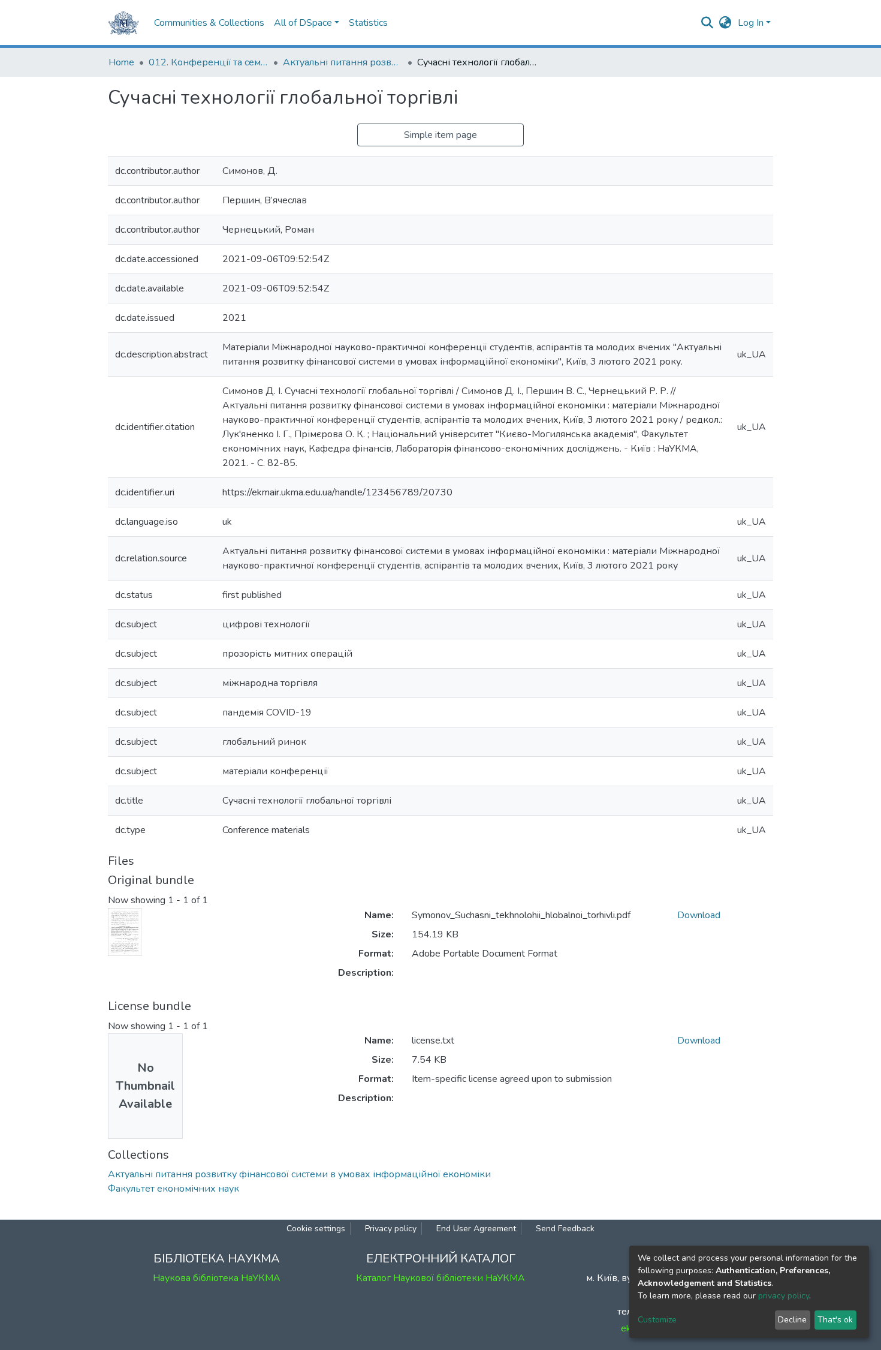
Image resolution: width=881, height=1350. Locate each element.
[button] (725, 23)
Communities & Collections (209, 22)
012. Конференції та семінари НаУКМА (208, 62)
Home (121, 62)
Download (698, 915)
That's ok (835, 1319)
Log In (751, 22)
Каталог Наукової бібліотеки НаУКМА (440, 1278)
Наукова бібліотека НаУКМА (216, 1278)
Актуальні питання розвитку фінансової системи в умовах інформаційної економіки (343, 62)
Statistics (368, 22)
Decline (792, 1319)
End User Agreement (476, 1228)
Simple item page (440, 135)
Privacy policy (391, 1228)
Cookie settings (315, 1228)
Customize (657, 1319)
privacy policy (783, 1295)
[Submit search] (707, 23)
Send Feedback (565, 1228)
